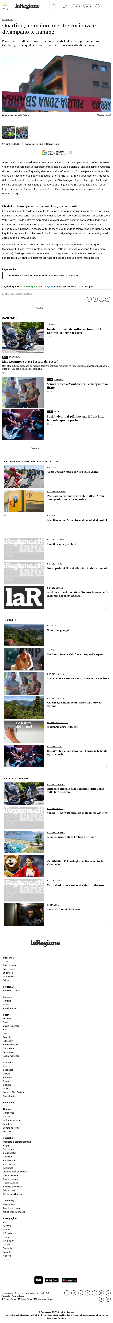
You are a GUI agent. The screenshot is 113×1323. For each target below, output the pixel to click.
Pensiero (7, 1077)
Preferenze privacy (44, 1299)
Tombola (7, 1248)
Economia (8, 1102)
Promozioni (8, 1240)
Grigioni (6, 980)
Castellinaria (9, 1096)
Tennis (6, 1033)
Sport (6, 1014)
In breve (7, 1229)
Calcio (6, 1022)
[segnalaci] (65, 6)
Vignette (7, 1255)
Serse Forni (53, 144)
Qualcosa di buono (12, 1194)
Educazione (9, 1190)
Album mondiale (11, 1056)
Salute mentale (10, 1175)
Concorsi (7, 1244)
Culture (7, 1062)
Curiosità (7, 1156)
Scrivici (6, 1259)
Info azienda (9, 1233)
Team (6, 1237)
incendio (19, 294)
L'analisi (7, 1116)
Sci (4, 1029)
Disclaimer (19, 1293)
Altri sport (8, 1041)
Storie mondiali (10, 1044)
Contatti (40, 1293)
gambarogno (8, 294)
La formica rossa (11, 1120)
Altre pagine (10, 1218)
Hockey (7, 1018)
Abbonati (76, 6)
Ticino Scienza (10, 1183)
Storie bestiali (9, 1153)
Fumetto (7, 1252)
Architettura (9, 1160)
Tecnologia (8, 1149)
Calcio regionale (11, 1026)
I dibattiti (7, 1131)
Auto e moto (9, 1164)
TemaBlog (9, 1200)
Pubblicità (6, 1296)
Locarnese (8, 969)
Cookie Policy (26, 1299)
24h (5, 1222)
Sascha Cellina (34, 144)
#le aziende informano (14, 1211)
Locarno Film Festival (13, 1092)
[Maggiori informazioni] (70, 153)
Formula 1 (8, 1037)
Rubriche (8, 1138)
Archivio (7, 1225)
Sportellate (8, 1048)
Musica (6, 1088)
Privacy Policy (9, 1299)
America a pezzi (11, 1008)
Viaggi (6, 1145)
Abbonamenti (7, 1293)
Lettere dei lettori (11, 1127)
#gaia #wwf (9, 1204)
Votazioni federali (11, 990)
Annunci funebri (18, 1296)
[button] (66, 1292)
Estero (7, 997)
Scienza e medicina (12, 1186)
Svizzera (8, 986)
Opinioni (8, 1109)
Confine (7, 1000)
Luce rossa (8, 1052)
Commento (8, 1112)
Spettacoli (8, 1069)
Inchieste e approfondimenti (17, 1141)
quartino (28, 294)
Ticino (6, 961)
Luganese (8, 972)
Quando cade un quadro (15, 1171)
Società (7, 1084)
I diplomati (8, 1168)
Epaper (87, 6)
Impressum (30, 1293)
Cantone (8, 957)
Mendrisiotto (9, 976)
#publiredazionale (12, 1208)
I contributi (8, 1124)
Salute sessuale (11, 1179)
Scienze (7, 1081)
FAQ (47, 1293)
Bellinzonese (9, 965)
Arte (5, 1066)
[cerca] (54, 6)
